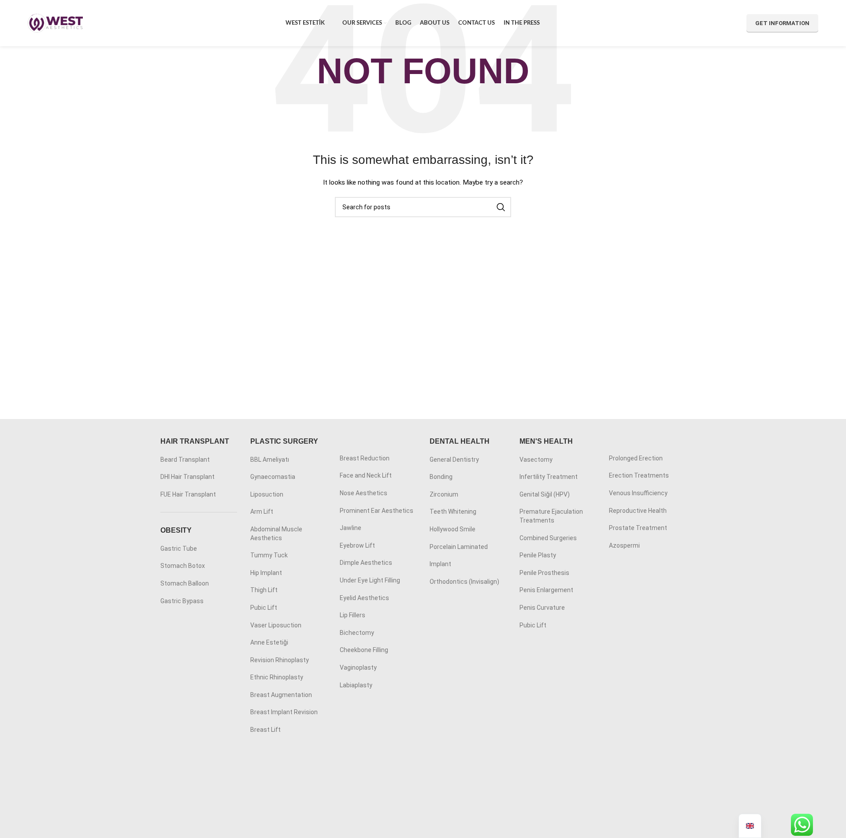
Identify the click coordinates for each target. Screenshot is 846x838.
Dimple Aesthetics (366, 562)
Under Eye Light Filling (370, 580)
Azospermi (624, 545)
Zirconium (444, 494)
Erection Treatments (639, 475)
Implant (440, 563)
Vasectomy (536, 459)
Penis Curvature (542, 607)
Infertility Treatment (548, 476)
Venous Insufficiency (638, 493)
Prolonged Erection (636, 458)
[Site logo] (55, 22)
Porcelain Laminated (459, 546)
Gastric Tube (178, 548)
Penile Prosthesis (544, 572)
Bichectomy (357, 632)
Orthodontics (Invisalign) (464, 581)
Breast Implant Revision (284, 712)
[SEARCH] (501, 207)
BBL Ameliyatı (269, 459)
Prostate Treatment (638, 527)
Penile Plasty (537, 555)
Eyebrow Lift (357, 545)
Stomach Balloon (184, 583)
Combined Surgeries (548, 537)
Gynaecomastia (272, 476)
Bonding (441, 476)
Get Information (782, 23)
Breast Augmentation (281, 694)
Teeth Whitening (453, 511)
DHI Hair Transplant (187, 476)
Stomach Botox (182, 565)
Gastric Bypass (182, 600)
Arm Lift (261, 511)
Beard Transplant (185, 459)
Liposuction (266, 494)
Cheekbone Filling (364, 649)
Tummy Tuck (269, 555)
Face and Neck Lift (366, 475)
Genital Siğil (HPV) (544, 494)
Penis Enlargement (546, 589)
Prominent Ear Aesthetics (376, 510)
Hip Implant (266, 572)
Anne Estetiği (269, 642)
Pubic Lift (263, 607)
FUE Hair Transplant (188, 494)
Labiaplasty (356, 685)
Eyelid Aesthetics (364, 597)
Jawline (350, 527)
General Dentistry (454, 459)
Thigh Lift (264, 589)
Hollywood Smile (452, 529)
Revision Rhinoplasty (279, 660)
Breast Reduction (365, 458)
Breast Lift (265, 729)
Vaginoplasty (358, 667)
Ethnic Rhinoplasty (276, 677)
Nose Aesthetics (363, 493)
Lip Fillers (352, 615)
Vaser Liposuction (275, 625)
